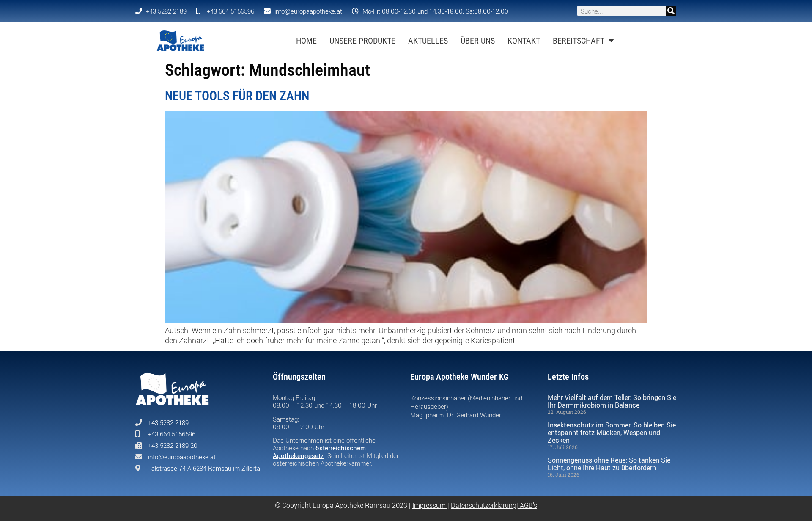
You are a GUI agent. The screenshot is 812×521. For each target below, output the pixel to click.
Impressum (429, 505)
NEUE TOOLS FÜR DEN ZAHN (237, 95)
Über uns (478, 41)
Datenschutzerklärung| (485, 505)
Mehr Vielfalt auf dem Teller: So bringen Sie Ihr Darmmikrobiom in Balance (612, 401)
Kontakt (524, 41)
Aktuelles (428, 41)
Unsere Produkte (362, 41)
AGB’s (528, 505)
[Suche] (671, 11)
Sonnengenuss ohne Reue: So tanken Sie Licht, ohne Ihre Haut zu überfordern (609, 463)
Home (306, 41)
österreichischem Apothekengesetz (319, 452)
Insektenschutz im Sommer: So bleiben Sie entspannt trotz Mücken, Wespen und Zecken (612, 432)
